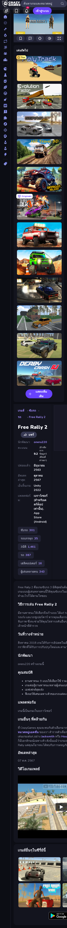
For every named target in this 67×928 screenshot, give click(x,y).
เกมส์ (21, 411)
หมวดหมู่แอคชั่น (28, 732)
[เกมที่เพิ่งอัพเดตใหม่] (5, 41)
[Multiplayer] (5, 53)
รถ (19, 417)
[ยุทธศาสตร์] (5, 136)
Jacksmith (47, 736)
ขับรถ (32, 411)
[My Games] (16, 10)
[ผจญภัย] (5, 124)
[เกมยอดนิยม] (5, 35)
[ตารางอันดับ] (5, 60)
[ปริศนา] (5, 118)
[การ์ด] (5, 81)
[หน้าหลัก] (5, 17)
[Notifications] (26, 10)
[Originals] (5, 47)
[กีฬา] (5, 87)
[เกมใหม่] (5, 29)
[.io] (5, 69)
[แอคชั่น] (5, 155)
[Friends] (6, 10)
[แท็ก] (5, 164)
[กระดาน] (5, 75)
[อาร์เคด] (5, 148)
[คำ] (5, 106)
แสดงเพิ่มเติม (41, 394)
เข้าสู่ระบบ (42, 11)
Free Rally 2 (37, 417)
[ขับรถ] (5, 93)
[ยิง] (5, 130)
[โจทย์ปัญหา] (5, 112)
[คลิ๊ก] (5, 99)
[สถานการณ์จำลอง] (5, 142)
